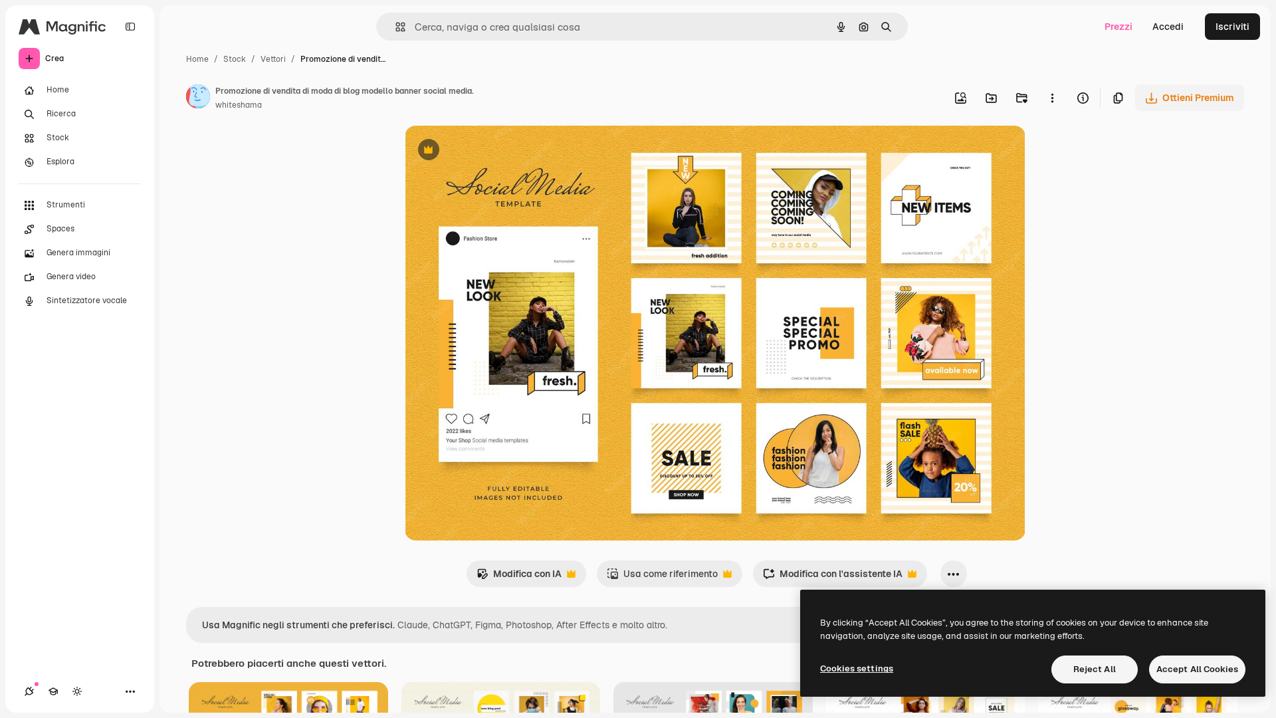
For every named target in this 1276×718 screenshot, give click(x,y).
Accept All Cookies (1197, 669)
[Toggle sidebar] (130, 26)
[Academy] (53, 691)
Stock (234, 59)
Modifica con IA (519, 577)
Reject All (1094, 669)
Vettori (273, 59)
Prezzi (1118, 27)
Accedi (1168, 27)
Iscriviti (1232, 27)
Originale (492, 151)
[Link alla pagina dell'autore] (198, 98)
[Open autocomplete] (395, 27)
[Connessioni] (29, 691)
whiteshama (238, 105)
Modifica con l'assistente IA (833, 577)
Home (197, 59)
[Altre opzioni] (1052, 97)
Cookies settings (856, 668)
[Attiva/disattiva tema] (77, 691)
